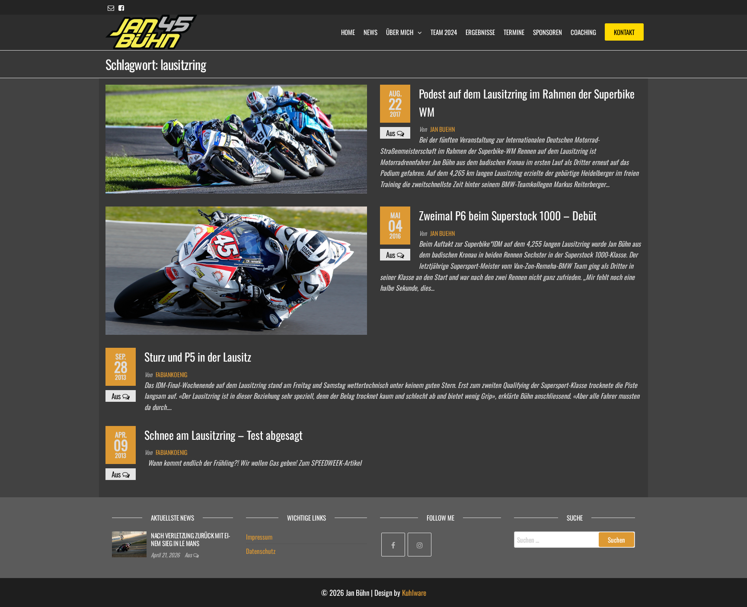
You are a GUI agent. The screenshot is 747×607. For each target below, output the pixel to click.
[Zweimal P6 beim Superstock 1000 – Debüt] (236, 269)
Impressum (259, 536)
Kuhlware (414, 592)
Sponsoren (547, 32)
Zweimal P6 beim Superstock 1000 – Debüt (508, 215)
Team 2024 (444, 32)
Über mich (399, 32)
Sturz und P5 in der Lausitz (197, 356)
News (370, 32)
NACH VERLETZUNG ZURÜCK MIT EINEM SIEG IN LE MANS (190, 539)
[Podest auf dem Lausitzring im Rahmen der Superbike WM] (236, 138)
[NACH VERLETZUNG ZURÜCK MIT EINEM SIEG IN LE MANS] (129, 543)
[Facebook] (393, 544)
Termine (514, 32)
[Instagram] (419, 544)
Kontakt (624, 32)
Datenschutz (260, 551)
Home (348, 32)
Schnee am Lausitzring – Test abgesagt (223, 434)
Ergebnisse (480, 32)
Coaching (583, 32)
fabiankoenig (171, 374)
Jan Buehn (442, 128)
